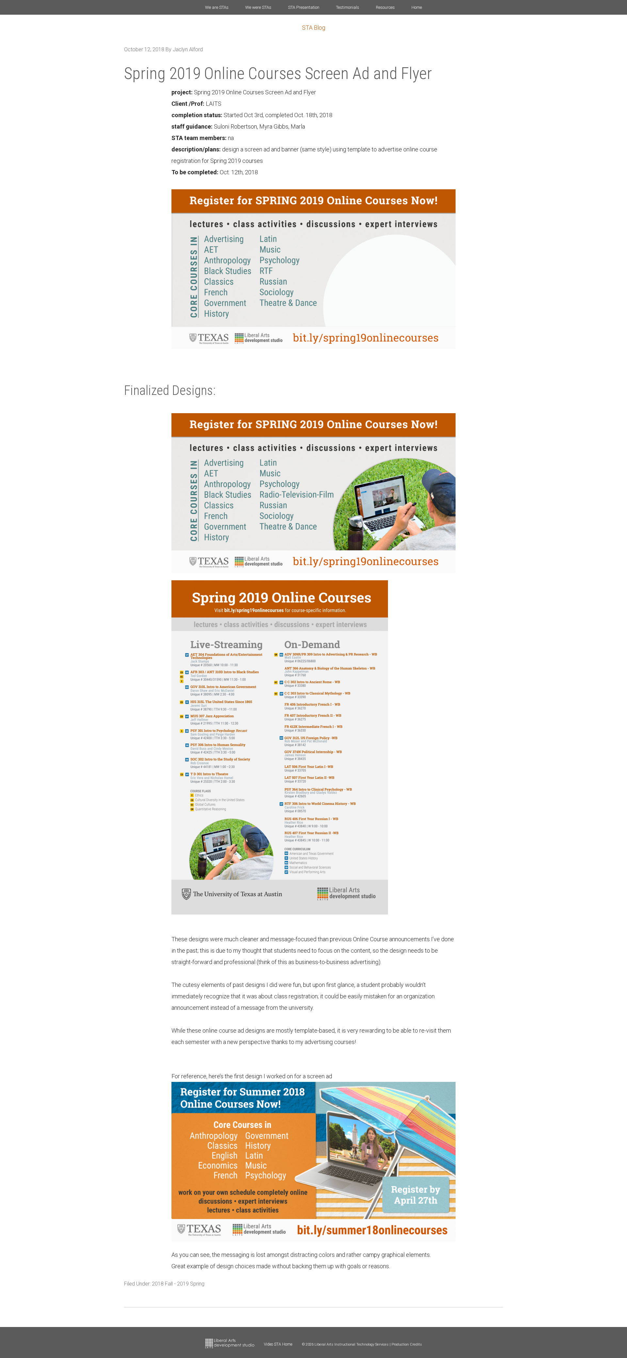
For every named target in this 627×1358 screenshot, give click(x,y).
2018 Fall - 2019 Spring (178, 1284)
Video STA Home (278, 1344)
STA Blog (313, 27)
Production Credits (407, 1344)
